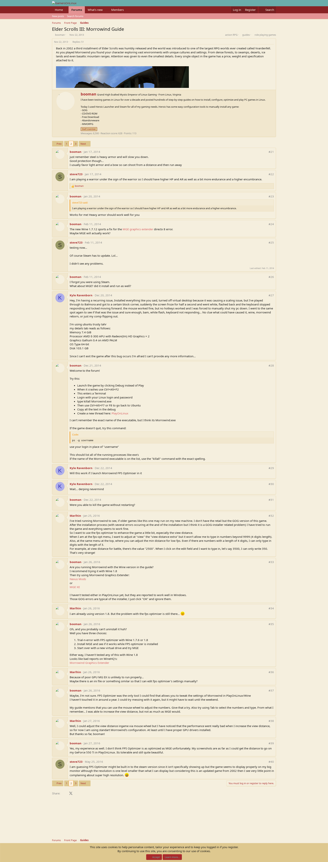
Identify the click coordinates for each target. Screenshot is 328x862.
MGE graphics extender (138, 229)
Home (59, 10)
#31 (271, 500)
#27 (271, 295)
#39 (271, 743)
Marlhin (75, 515)
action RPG (231, 34)
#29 (271, 468)
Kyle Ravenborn (81, 295)
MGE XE (75, 587)
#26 (271, 277)
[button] (66, 9)
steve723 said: (80, 202)
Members (117, 10)
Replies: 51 (78, 41)
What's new (95, 10)
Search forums (75, 16)
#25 (271, 242)
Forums (76, 10)
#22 (271, 174)
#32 (271, 515)
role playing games (265, 34)
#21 (271, 152)
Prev (59, 143)
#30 (271, 484)
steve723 (76, 174)
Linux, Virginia (173, 94)
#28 (271, 365)
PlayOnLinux (120, 413)
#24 (271, 224)
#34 (271, 608)
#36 (271, 672)
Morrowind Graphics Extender (89, 663)
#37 (271, 690)
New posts (58, 16)
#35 (271, 624)
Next (83, 143)
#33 (271, 562)
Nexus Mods (78, 579)
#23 (271, 196)
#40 (271, 761)
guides (246, 34)
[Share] (272, 42)
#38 (271, 721)
